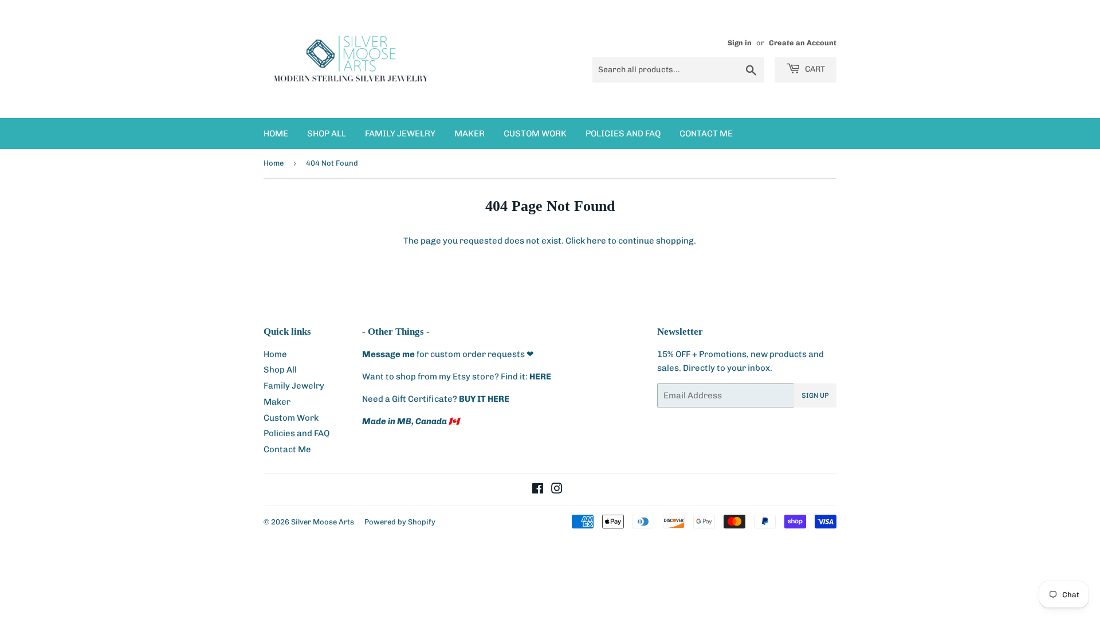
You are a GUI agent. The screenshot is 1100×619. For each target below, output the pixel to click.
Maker (469, 133)
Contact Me (706, 133)
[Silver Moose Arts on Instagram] (557, 490)
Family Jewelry (400, 133)
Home (276, 133)
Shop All (326, 133)
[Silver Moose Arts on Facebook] (538, 490)
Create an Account (802, 42)
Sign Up (815, 395)
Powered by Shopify (399, 522)
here (596, 241)
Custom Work (535, 133)
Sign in (740, 42)
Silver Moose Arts (322, 522)
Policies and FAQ (623, 133)
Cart (814, 69)
